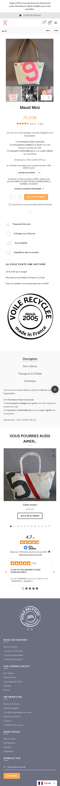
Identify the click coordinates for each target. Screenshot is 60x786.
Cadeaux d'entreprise (13, 659)
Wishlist (45, 21)
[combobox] (47, 783)
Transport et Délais (30, 373)
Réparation (8, 751)
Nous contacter (10, 646)
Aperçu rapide (53, 455)
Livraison (8, 720)
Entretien (30, 381)
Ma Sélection (9, 743)
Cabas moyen (30, 505)
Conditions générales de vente (17, 712)
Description (30, 359)
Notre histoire (10, 677)
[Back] (4, 31)
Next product (55, 31)
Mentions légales (11, 708)
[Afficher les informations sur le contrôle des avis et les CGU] (49, 551)
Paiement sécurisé (12, 716)
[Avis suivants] (54, 572)
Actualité (7, 685)
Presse (7, 690)
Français (47, 783)
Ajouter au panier (36, 197)
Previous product (48, 31)
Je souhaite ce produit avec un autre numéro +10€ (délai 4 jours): (29, 166)
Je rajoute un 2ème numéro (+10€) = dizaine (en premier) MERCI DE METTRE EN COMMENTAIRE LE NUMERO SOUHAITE (29, 181)
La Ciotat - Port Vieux (13, 651)
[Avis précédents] (6, 572)
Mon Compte (10, 738)
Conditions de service (13, 725)
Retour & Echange (11, 704)
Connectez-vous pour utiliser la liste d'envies (32, 204)
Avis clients (30, 366)
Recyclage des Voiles (13, 681)
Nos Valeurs (9, 673)
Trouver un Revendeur (13, 655)
